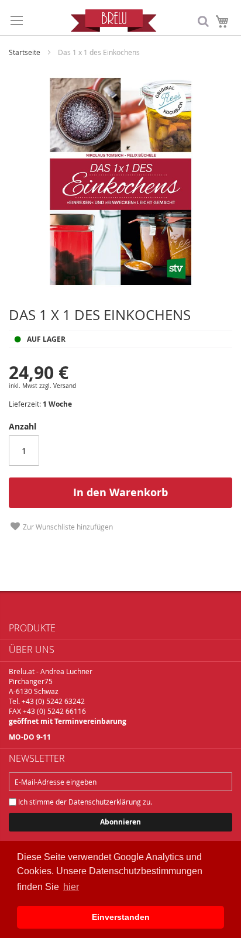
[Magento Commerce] (113, 20)
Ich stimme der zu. (84, 801)
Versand (64, 386)
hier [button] (71, 887)
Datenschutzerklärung (104, 801)
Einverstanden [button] (121, 917)
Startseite (24, 52)
